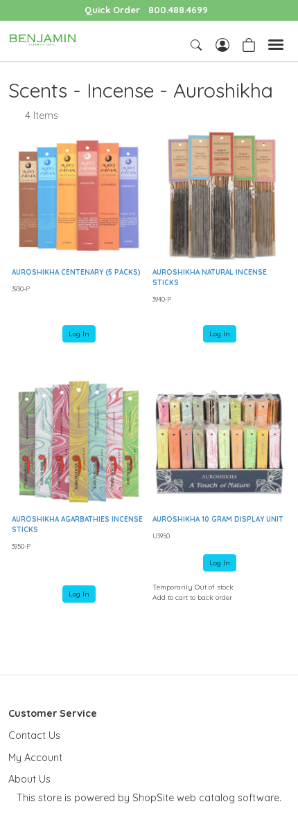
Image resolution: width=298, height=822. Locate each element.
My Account (35, 757)
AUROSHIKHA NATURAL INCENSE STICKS (209, 277)
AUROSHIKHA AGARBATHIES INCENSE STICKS (77, 524)
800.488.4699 (178, 9)
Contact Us (34, 735)
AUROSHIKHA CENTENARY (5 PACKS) (76, 272)
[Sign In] (222, 43)
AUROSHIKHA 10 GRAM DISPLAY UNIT (217, 519)
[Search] (197, 45)
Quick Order (112, 9)
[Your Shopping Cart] (249, 43)
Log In (79, 333)
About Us (29, 779)
